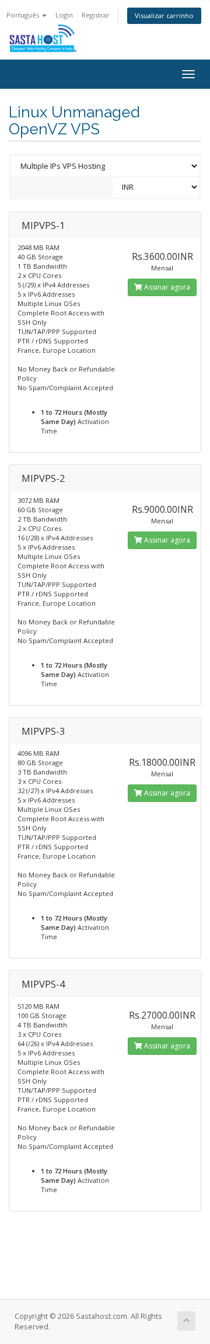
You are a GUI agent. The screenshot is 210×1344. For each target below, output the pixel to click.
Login (64, 15)
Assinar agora (166, 287)
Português (23, 15)
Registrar (96, 15)
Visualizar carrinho (164, 15)
